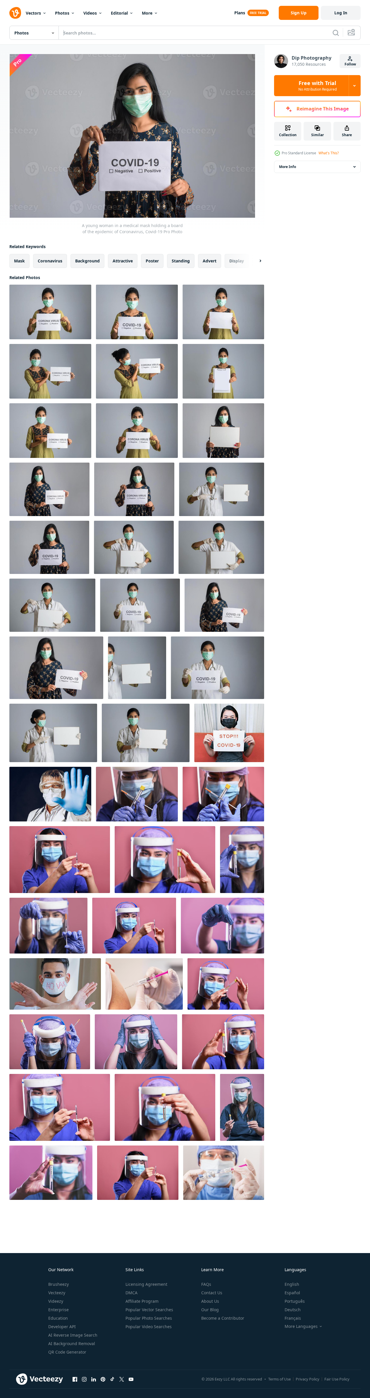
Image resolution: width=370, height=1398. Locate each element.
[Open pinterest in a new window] (103, 1379)
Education (58, 1318)
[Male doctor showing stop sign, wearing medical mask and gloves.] (50, 794)
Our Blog (210, 1309)
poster (152, 261)
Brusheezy (58, 1284)
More (147, 13)
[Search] (335, 32)
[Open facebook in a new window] (75, 1379)
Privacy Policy (307, 1379)
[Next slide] (255, 261)
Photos (62, 13)
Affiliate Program (142, 1301)
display (236, 261)
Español (292, 1292)
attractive (123, 261)
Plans (239, 12)
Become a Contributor (222, 1318)
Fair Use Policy (337, 1379)
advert (209, 261)
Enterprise (58, 1309)
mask (19, 261)
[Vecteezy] (15, 13)
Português (295, 1301)
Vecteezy (56, 1292)
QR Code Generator (67, 1352)
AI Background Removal (71, 1343)
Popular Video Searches (148, 1326)
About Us (210, 1301)
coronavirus (50, 261)
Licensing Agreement (146, 1284)
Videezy (55, 1301)
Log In (340, 12)
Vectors (33, 13)
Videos (90, 13)
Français (293, 1318)
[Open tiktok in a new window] (112, 1379)
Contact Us (211, 1292)
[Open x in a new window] (121, 1379)
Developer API (62, 1326)
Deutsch (293, 1309)
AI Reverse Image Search (72, 1335)
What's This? (329, 152)
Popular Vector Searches (149, 1309)
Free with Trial (317, 85)
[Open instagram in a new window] (84, 1379)
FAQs (206, 1284)
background (87, 261)
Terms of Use (279, 1379)
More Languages (301, 1326)
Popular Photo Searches (148, 1318)
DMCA (131, 1292)
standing (181, 261)
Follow (350, 64)
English (292, 1284)
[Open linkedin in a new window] (93, 1379)
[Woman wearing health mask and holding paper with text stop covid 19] (229, 733)
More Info (287, 166)
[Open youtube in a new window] (131, 1379)
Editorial (119, 13)
